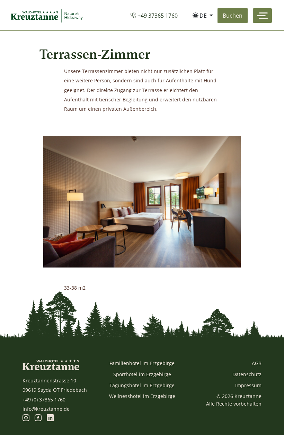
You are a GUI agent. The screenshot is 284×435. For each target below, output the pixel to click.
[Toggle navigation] (262, 15)
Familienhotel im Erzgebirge (142, 363)
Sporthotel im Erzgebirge (142, 374)
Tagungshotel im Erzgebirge (142, 385)
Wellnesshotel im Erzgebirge (142, 396)
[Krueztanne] (48, 15)
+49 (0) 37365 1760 (44, 399)
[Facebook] (38, 418)
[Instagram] (26, 418)
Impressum (248, 385)
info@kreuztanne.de (46, 409)
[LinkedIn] (50, 418)
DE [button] (203, 15)
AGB (256, 363)
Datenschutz (246, 374)
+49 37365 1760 (157, 15)
